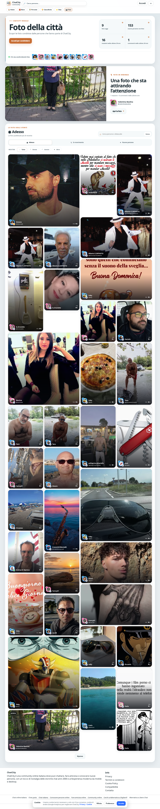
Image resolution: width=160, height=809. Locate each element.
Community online (95, 797)
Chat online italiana (19, 797)
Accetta (121, 803)
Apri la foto (118, 111)
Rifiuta (99, 803)
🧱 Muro (22, 10)
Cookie (89, 804)
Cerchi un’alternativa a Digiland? (115, 797)
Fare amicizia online (78, 797)
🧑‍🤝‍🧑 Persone (33, 10)
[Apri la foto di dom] (134, 437)
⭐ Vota (58, 10)
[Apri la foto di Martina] (98, 321)
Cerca (148, 134)
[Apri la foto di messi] (116, 562)
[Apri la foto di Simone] (43, 190)
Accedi (142, 3)
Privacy (108, 776)
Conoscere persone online (59, 797)
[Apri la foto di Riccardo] (134, 646)
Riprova (80, 756)
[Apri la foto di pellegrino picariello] (98, 437)
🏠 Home (11, 10)
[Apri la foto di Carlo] (98, 699)
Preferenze (110, 803)
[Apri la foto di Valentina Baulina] (43, 730)
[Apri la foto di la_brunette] (98, 174)
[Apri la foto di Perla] (134, 688)
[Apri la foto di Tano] (134, 374)
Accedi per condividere (20, 41)
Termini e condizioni (114, 780)
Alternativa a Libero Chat (138, 797)
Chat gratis (33, 797)
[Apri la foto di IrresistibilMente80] (61, 521)
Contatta (109, 790)
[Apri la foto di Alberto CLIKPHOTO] (134, 185)
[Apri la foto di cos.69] (61, 615)
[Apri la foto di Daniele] (134, 321)
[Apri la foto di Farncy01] (25, 468)
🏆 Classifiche (47, 10)
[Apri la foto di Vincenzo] (25, 510)
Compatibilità (111, 787)
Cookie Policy (111, 783)
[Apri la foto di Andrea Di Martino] (25, 552)
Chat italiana (43, 797)
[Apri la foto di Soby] (116, 279)
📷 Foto (68, 10)
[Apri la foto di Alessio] (61, 468)
